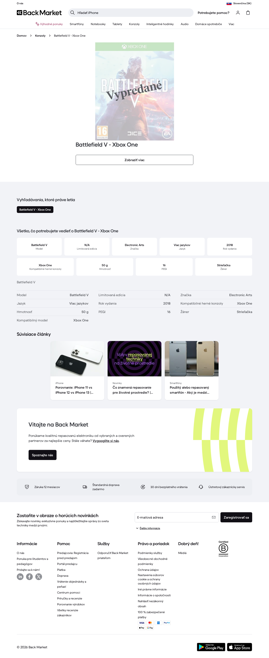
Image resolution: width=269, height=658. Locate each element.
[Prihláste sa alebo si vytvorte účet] (238, 12)
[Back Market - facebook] (29, 576)
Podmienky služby (150, 553)
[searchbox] (134, 12)
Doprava (62, 576)
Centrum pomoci (68, 592)
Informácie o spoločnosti (154, 595)
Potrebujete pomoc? (213, 13)
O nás (20, 553)
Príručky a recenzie (69, 598)
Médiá (182, 553)
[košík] (248, 12)
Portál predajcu (67, 564)
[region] (134, 371)
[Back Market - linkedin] (20, 576)
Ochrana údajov (148, 570)
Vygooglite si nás (106, 441)
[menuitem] (77, 24)
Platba (61, 570)
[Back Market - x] (38, 576)
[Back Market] (39, 12)
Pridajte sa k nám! (28, 570)
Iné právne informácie (152, 589)
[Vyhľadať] (72, 12)
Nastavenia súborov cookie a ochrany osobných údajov (151, 579)
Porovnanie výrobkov (71, 604)
